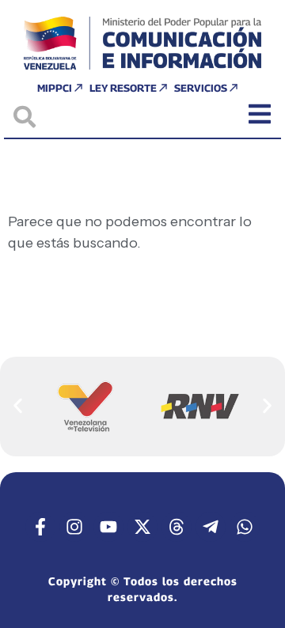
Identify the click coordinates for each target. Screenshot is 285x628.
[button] (18, 406)
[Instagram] (74, 527)
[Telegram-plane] (211, 527)
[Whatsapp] (245, 527)
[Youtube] (108, 527)
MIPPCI (54, 87)
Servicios (200, 87)
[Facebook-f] (40, 527)
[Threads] (177, 527)
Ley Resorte (123, 87)
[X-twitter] (142, 527)
